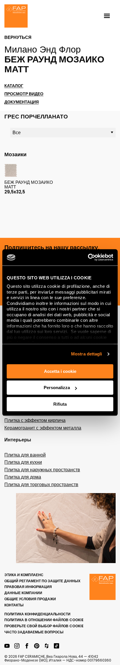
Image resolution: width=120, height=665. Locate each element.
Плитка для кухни (23, 462)
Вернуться (17, 37)
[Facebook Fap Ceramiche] (26, 646)
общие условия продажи (30, 598)
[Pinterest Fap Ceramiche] (36, 646)
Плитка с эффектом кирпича (35, 420)
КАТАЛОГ (13, 86)
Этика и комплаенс (23, 574)
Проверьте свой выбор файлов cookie (44, 625)
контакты (14, 605)
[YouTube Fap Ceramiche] (7, 646)
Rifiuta (60, 404)
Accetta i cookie (60, 371)
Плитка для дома (22, 477)
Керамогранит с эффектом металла (42, 428)
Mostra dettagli (86, 353)
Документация (21, 102)
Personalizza (57, 387)
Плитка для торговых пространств (41, 484)
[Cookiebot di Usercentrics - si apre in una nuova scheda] (87, 257)
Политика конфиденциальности (37, 614)
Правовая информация (28, 586)
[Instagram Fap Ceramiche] (17, 646)
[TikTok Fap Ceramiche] (56, 646)
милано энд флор (42, 49)
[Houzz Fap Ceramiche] (46, 646)
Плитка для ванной (25, 455)
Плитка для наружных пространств (42, 469)
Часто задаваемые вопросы (33, 632)
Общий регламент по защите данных (42, 580)
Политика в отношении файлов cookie (44, 619)
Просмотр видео (23, 94)
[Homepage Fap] (16, 16)
